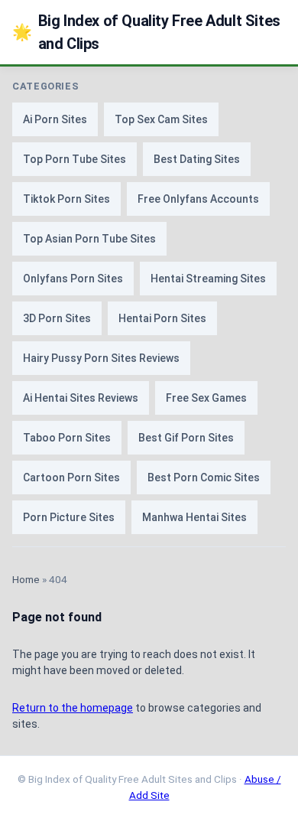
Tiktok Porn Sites (66, 199)
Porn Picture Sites (69, 517)
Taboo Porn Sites (67, 438)
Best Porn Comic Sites (203, 477)
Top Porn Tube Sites (74, 159)
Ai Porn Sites (55, 119)
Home (26, 579)
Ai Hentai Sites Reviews (80, 398)
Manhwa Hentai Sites (194, 517)
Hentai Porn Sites (162, 318)
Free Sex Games (206, 398)
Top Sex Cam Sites (161, 119)
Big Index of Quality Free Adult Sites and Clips (146, 32)
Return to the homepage (72, 708)
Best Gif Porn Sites (186, 438)
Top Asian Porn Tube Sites (89, 239)
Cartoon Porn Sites (71, 477)
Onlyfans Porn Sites (73, 278)
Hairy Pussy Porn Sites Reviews (101, 358)
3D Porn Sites (57, 318)
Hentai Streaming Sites (208, 278)
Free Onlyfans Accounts (198, 199)
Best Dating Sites (197, 159)
